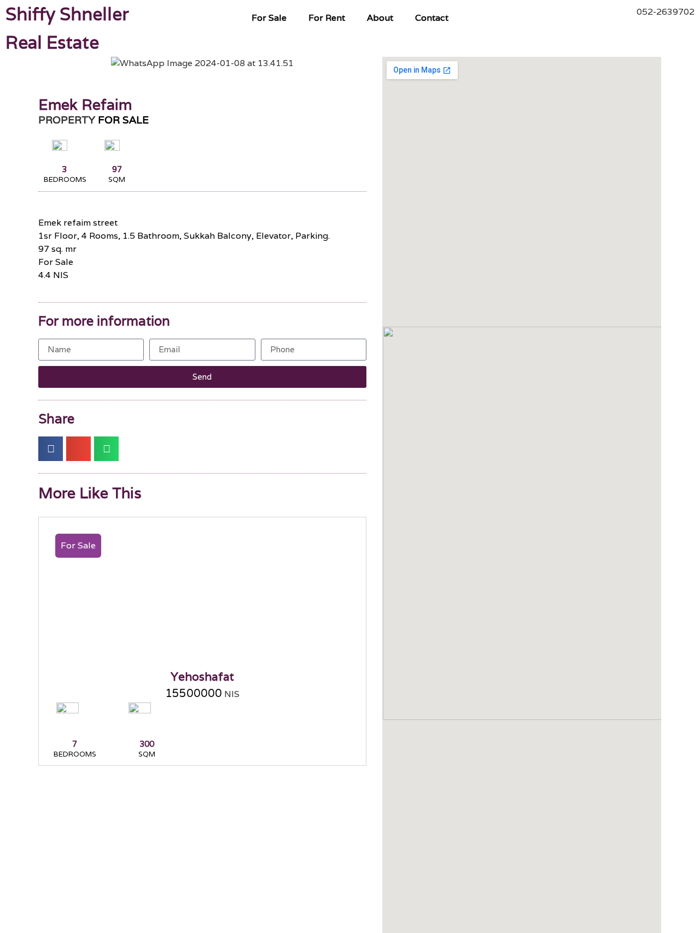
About (380, 17)
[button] (49, 63)
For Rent (326, 17)
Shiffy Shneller (67, 14)
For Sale (269, 17)
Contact (431, 17)
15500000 (193, 693)
